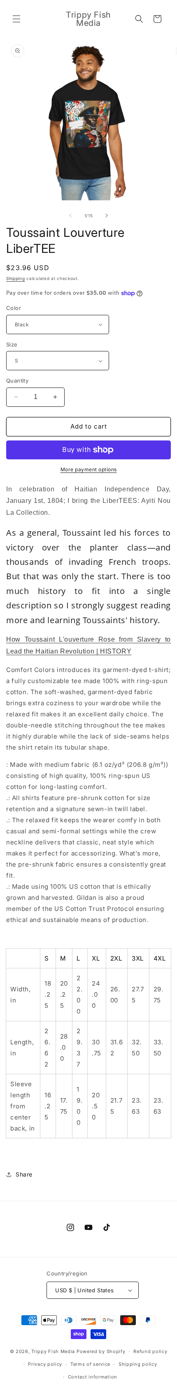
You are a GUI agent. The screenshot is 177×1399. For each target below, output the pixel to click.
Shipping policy (138, 1364)
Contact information (92, 1377)
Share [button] (24, 1174)
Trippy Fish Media (53, 1351)
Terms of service (90, 1364)
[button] (16, 19)
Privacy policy (45, 1364)
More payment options (89, 469)
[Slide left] (70, 215)
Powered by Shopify (101, 1351)
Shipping (15, 278)
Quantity (17, 380)
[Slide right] (107, 215)
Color (13, 308)
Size (12, 344)
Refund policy (150, 1351)
